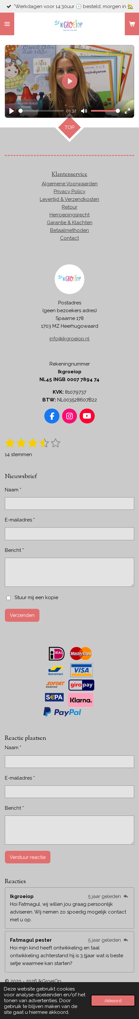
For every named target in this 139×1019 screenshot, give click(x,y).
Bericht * (14, 550)
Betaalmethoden (69, 230)
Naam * (13, 490)
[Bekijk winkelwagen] (132, 24)
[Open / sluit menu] (7, 24)
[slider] (41, 111)
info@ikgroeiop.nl (69, 339)
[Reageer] (125, 896)
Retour (69, 207)
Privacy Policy (69, 191)
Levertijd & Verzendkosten (69, 199)
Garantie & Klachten (69, 222)
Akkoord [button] (113, 1000)
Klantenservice (69, 174)
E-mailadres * (20, 520)
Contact (69, 238)
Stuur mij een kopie (36, 597)
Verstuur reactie (28, 857)
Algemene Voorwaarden (70, 184)
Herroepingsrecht (69, 215)
